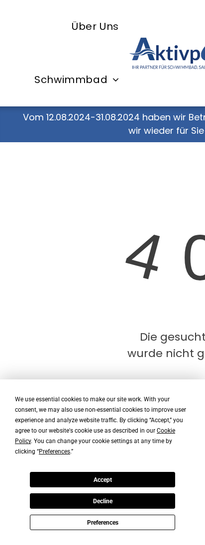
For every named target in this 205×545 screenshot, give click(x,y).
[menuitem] (95, 26)
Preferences (102, 522)
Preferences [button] (54, 451)
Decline (102, 501)
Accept (103, 479)
